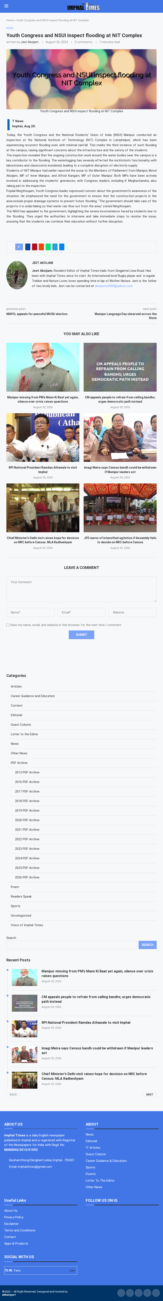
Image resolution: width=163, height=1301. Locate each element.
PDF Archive (19, 763)
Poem (15, 887)
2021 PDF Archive (27, 830)
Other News (19, 753)
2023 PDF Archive (27, 849)
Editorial (16, 715)
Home (10, 20)
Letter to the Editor (24, 734)
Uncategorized (21, 915)
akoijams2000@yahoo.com (114, 286)
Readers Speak (21, 896)
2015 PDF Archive (27, 772)
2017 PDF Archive (27, 791)
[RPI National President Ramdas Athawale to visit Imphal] (42, 437)
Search (11, 938)
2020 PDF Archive (27, 820)
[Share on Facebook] (27, 247)
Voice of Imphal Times (27, 925)
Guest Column (21, 725)
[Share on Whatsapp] (48, 247)
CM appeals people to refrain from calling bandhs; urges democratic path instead (96, 999)
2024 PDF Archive (27, 858)
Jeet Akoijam (30, 42)
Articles (16, 686)
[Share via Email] (61, 247)
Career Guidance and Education (33, 696)
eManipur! (9, 1294)
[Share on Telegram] (55, 247)
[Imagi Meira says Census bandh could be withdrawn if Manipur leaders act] (120, 437)
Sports (15, 906)
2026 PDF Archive (27, 877)
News (15, 744)
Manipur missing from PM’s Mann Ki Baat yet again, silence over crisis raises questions (97, 973)
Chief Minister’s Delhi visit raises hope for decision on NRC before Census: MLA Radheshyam (94, 1076)
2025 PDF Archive (27, 868)
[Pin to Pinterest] (34, 247)
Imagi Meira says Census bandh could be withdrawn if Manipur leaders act (97, 1050)
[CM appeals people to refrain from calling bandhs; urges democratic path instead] (120, 367)
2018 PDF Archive (27, 801)
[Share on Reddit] (41, 247)
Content (16, 705)
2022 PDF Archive (27, 839)
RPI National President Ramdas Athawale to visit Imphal (86, 1023)
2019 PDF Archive (27, 810)
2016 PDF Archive (27, 782)
